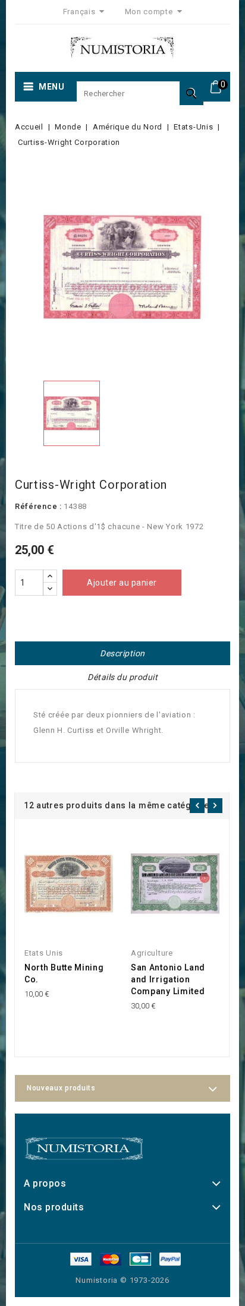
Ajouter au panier (122, 582)
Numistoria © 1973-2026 (122, 1280)
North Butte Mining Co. (64, 973)
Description (122, 653)
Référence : (38, 506)
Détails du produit (122, 677)
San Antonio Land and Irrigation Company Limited (168, 979)
